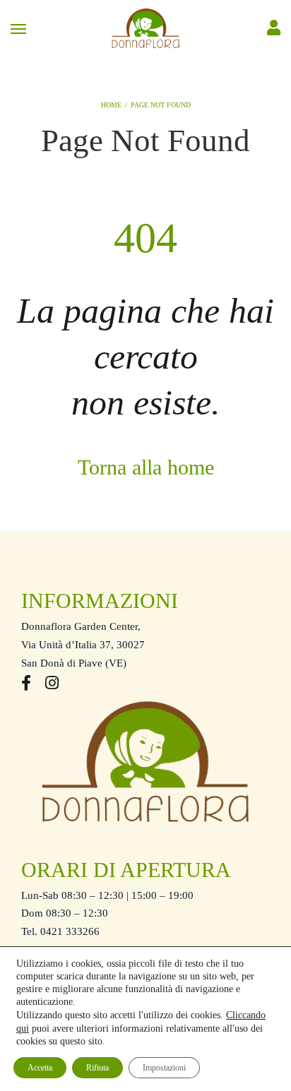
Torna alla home (146, 467)
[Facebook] (26, 685)
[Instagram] (52, 685)
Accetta (40, 1068)
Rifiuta (97, 1068)
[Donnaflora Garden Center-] (145, 28)
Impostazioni (164, 1068)
